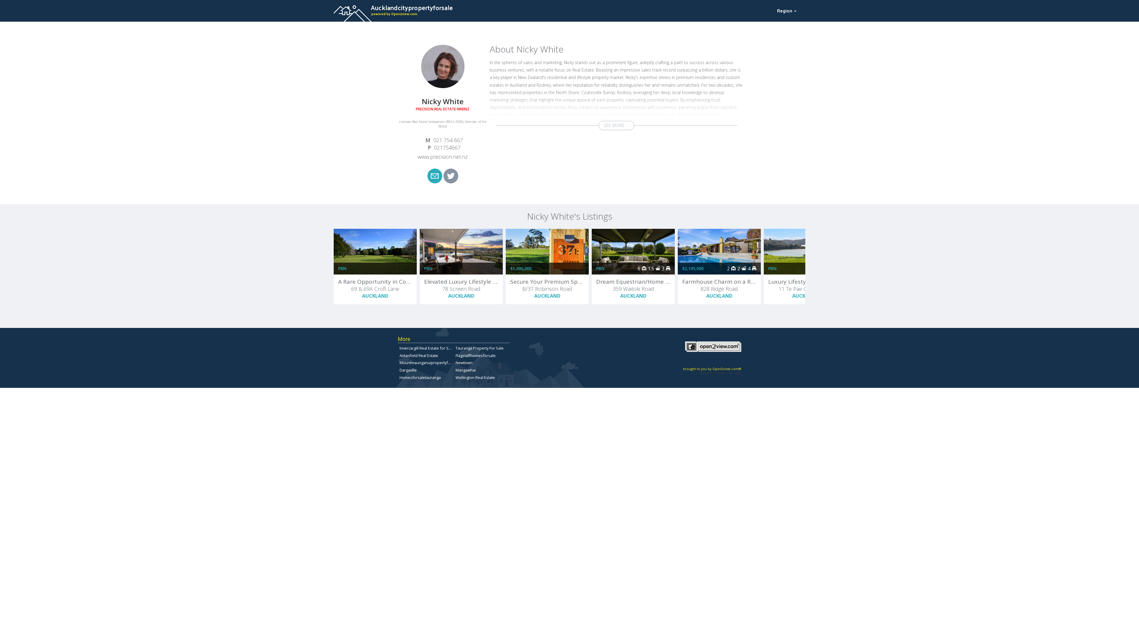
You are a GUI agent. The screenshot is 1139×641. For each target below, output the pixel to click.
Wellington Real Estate (475, 377)
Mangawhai (466, 370)
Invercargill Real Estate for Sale (427, 348)
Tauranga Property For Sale (480, 348)
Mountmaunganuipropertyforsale (429, 362)
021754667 (447, 147)
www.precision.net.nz (443, 156)
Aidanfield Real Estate (419, 355)
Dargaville (408, 370)
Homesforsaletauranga (420, 377)
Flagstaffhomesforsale (476, 355)
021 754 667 (448, 140)
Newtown (464, 362)
